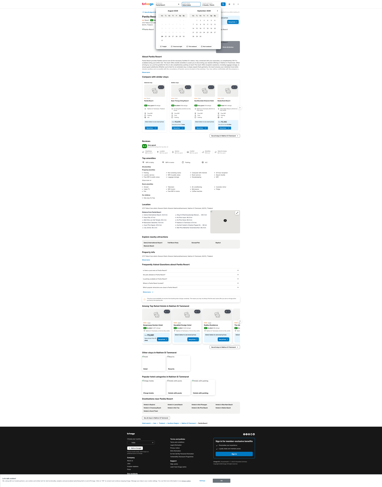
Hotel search (146, 423)
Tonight (164, 46)
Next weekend (207, 46)
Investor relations (132, 466)
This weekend (193, 46)
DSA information (175, 451)
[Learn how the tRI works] (167, 147)
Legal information (176, 445)
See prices (231, 22)
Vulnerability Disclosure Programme (181, 456)
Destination (159, 3)
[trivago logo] (147, 4)
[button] (168, 4)
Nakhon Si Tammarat (189, 423)
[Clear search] (178, 4)
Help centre (174, 464)
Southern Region (173, 423)
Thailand (162, 423)
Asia (154, 423)
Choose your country (134, 439)
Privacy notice (175, 448)
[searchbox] (168, 5)
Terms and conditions (177, 442)
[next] (217, 11)
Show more (146, 72)
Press (129, 469)
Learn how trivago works (178, 467)
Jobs (128, 463)
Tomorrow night (177, 46)
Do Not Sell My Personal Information (182, 454)
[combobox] (168, 4)
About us (130, 460)
